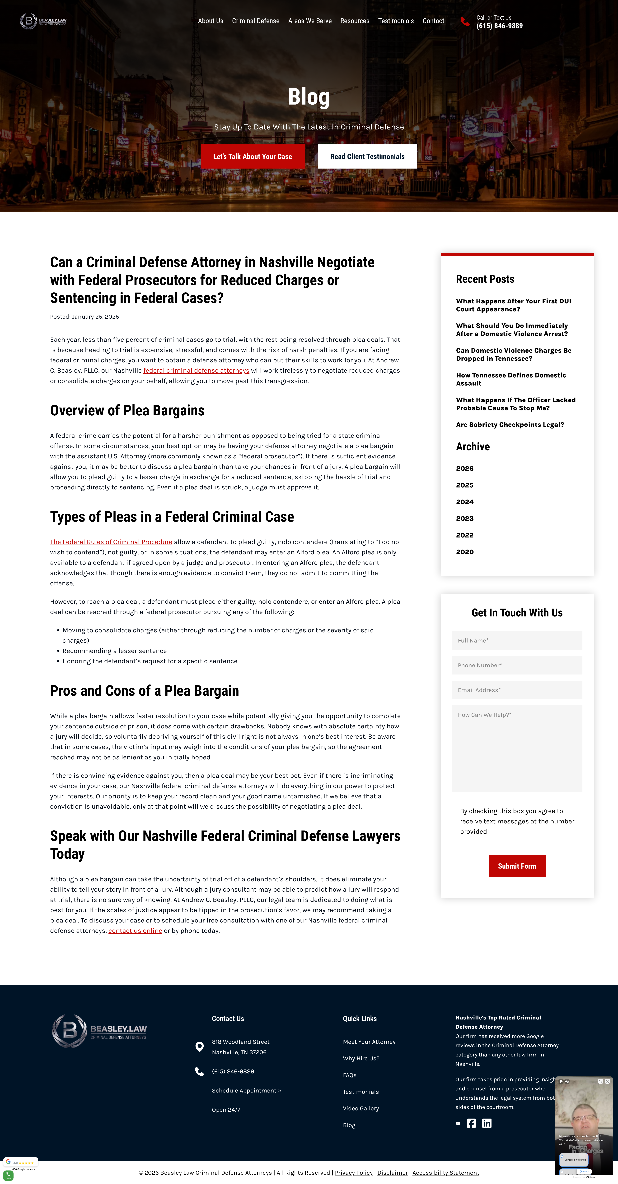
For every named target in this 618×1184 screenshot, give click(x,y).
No (303, 600)
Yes (314, 600)
